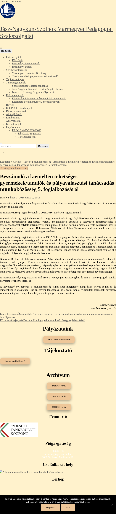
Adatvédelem (13, 120)
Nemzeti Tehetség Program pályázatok (33, 92)
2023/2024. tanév (59, 396)
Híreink (10, 104)
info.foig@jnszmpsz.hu (58, 454)
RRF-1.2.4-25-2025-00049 (26, 130)
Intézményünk (14, 57)
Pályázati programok (29, 133)
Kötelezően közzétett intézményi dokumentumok (39, 98)
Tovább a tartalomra (11, 1)
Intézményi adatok (22, 66)
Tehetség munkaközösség (14, 168)
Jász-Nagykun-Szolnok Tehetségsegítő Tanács (37, 88)
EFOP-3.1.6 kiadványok (19, 108)
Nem (68, 508)
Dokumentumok (15, 95)
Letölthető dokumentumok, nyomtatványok (36, 101)
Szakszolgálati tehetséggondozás (30, 85)
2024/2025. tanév (59, 386)
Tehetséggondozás (16, 82)
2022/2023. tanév (59, 407)
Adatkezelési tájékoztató (15, 361)
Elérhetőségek (13, 123)
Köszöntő (17, 60)
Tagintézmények (15, 79)
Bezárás (6, 50)
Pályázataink (13, 127)
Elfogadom (50, 508)
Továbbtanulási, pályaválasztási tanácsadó (35, 76)
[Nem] (112, 504)
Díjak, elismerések (16, 111)
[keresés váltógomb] (1, 143)
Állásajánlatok (14, 114)
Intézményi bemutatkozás (26, 63)
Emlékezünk (13, 117)
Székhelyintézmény (16, 69)
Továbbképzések (27, 136)
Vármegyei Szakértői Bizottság (29, 73)
